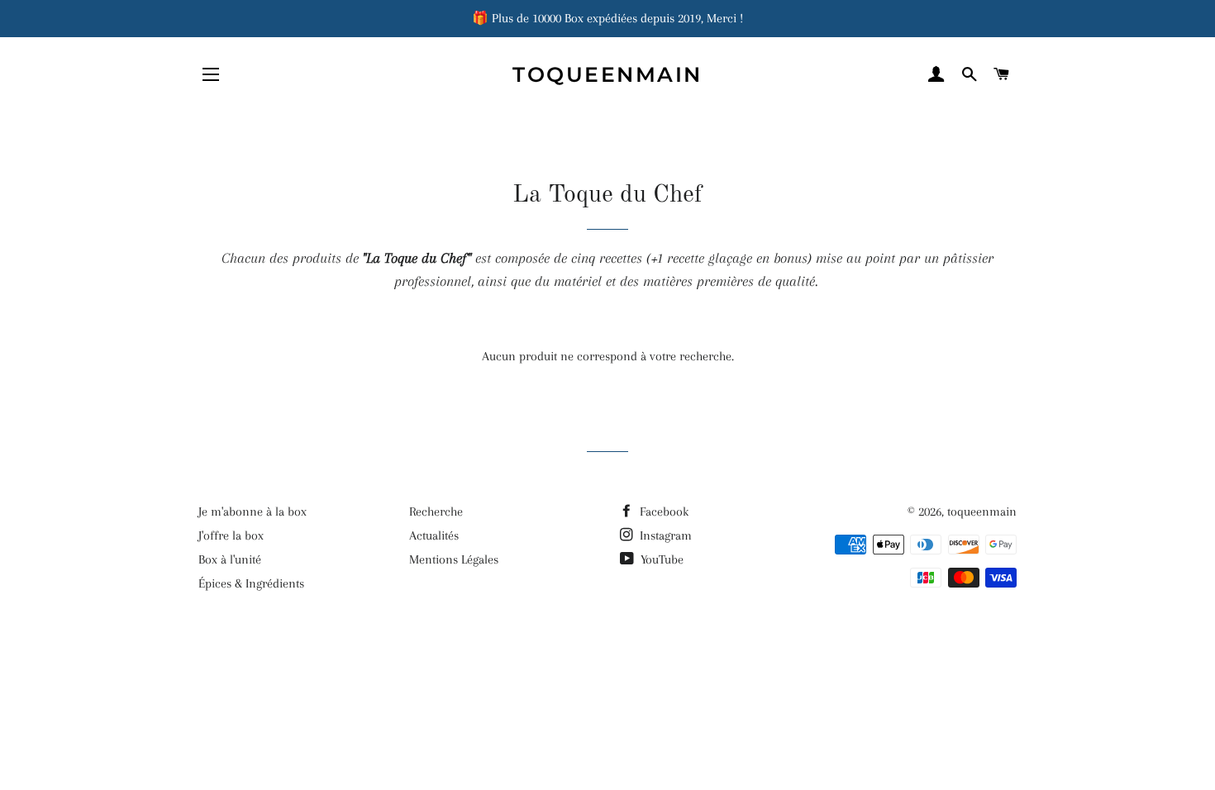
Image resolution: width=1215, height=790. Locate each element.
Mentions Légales (453, 559)
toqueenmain (607, 74)
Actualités (434, 535)
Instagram (664, 535)
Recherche (436, 511)
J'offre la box (231, 535)
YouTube (660, 559)
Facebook (662, 511)
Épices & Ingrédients (251, 583)
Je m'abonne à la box (252, 511)
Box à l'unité (229, 559)
